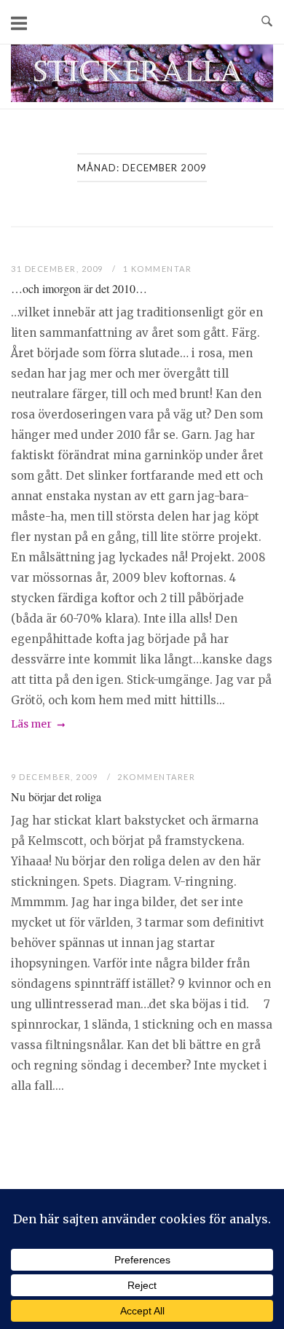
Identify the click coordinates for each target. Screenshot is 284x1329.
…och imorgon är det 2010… (79, 288)
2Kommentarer (156, 777)
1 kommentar (157, 268)
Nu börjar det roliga (56, 796)
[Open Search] (267, 21)
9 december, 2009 (55, 777)
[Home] (142, 98)
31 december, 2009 (58, 268)
